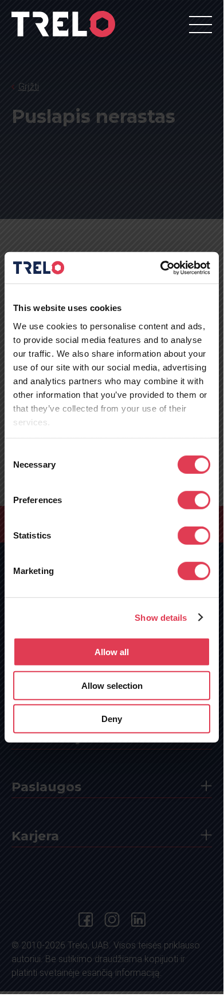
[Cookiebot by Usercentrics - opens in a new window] (160, 267)
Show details (161, 617)
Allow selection (112, 685)
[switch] (194, 500)
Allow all (112, 652)
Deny (111, 719)
